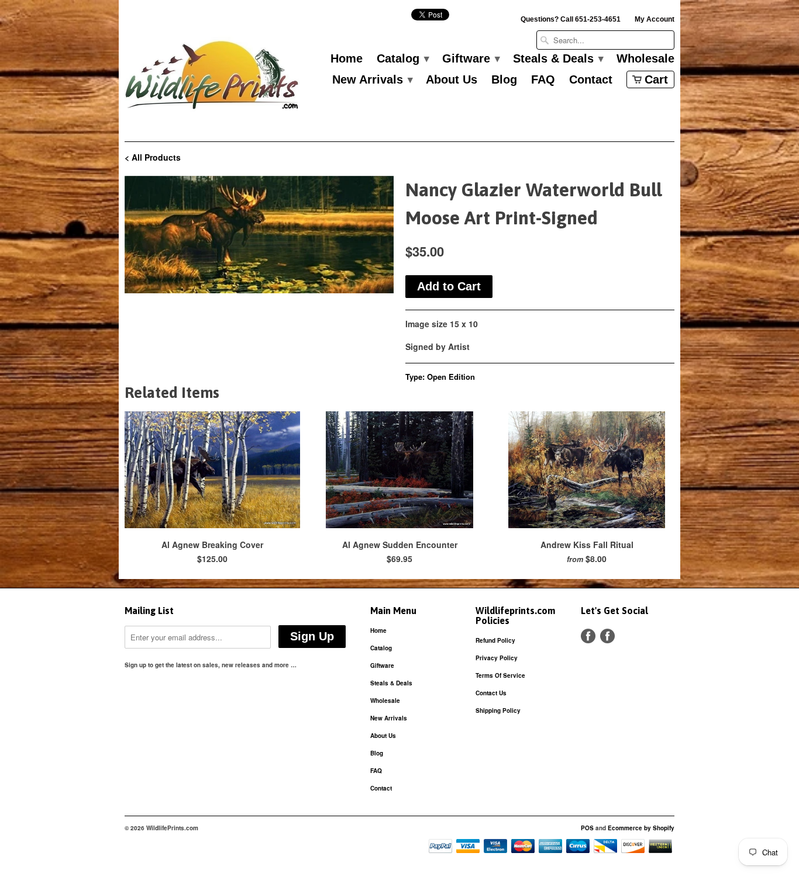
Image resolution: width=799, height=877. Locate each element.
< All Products (153, 157)
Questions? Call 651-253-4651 (571, 19)
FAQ (543, 80)
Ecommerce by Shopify (641, 828)
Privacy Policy (497, 658)
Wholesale (645, 59)
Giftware (470, 59)
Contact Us (491, 693)
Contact (590, 80)
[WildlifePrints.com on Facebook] (607, 636)
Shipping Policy (498, 710)
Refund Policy (495, 640)
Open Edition (451, 376)
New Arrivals (372, 80)
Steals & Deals (557, 59)
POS (587, 828)
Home (346, 59)
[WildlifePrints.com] (212, 78)
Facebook (588, 636)
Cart (656, 79)
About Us (451, 80)
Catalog (402, 59)
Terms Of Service (500, 675)
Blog (504, 80)
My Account (654, 19)
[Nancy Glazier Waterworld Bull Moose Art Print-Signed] (259, 234)
